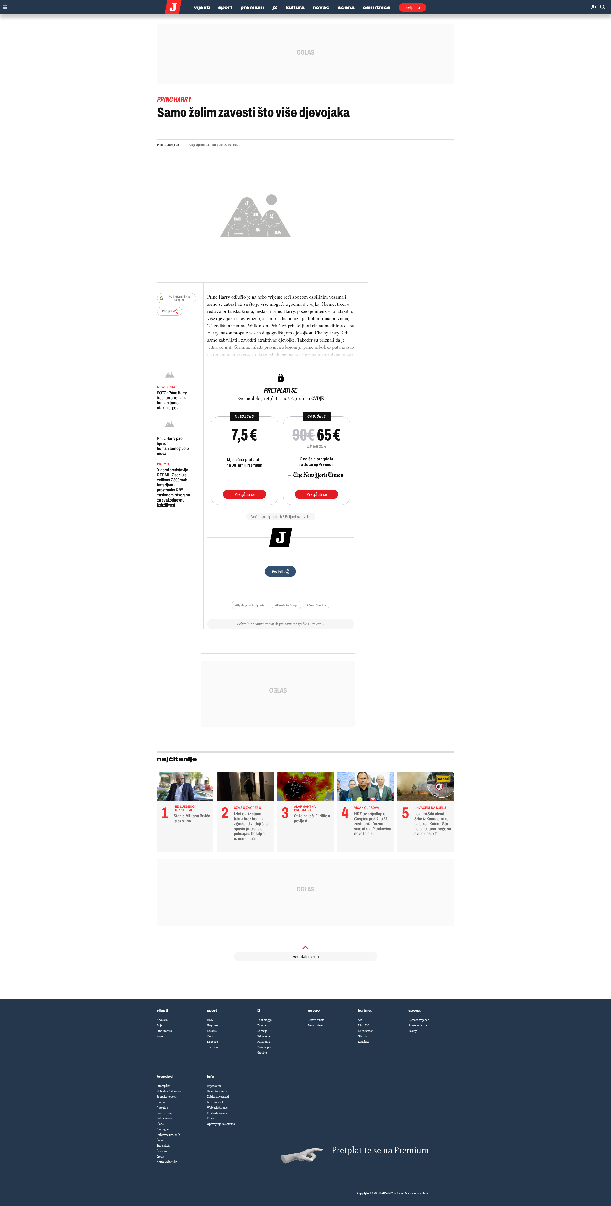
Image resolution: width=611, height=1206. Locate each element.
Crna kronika (164, 1031)
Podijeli (167, 311)
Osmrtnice (376, 7)
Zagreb (161, 1036)
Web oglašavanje (217, 1108)
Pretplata (412, 7)
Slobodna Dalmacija (169, 1091)
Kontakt (212, 1118)
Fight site (212, 1042)
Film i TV (363, 1025)
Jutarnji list (163, 1086)
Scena (346, 7)
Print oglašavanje (217, 1113)
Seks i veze (263, 1036)
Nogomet (212, 1025)
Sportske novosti (166, 1097)
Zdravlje (262, 1031)
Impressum (214, 1086)
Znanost (262, 1025)
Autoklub (162, 1108)
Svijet (160, 1025)
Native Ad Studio (167, 1162)
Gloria (160, 1124)
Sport (225, 7)
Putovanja (263, 1042)
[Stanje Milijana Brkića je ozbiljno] (185, 788)
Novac (321, 7)
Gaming (262, 1053)
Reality (412, 1031)
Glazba (362, 1036)
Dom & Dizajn (165, 1113)
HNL (210, 1020)
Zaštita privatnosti (218, 1097)
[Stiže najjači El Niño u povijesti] (305, 788)
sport (212, 1010)
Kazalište (363, 1042)
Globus (161, 1102)
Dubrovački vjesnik (168, 1135)
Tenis (210, 1036)
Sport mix (212, 1047)
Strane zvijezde (417, 1025)
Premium (252, 7)
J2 (274, 7)
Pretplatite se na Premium (380, 1150)
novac (314, 1010)
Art (360, 1020)
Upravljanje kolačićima (221, 1124)
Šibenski (162, 1151)
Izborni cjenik (215, 1102)
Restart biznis (316, 1020)
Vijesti (202, 7)
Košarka (212, 1031)
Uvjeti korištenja (217, 1091)
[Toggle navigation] (3, 6)
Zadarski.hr (163, 1145)
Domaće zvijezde (418, 1020)
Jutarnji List (173, 145)
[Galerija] (255, 214)
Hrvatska (162, 1020)
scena (414, 1010)
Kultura (295, 7)
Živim (160, 1140)
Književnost (365, 1031)
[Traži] (602, 7)
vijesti (162, 1010)
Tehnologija (264, 1020)
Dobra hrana (164, 1118)
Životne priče (265, 1047)
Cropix (160, 1156)
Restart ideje (315, 1025)
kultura (365, 1010)
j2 (259, 1010)
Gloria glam (163, 1129)
